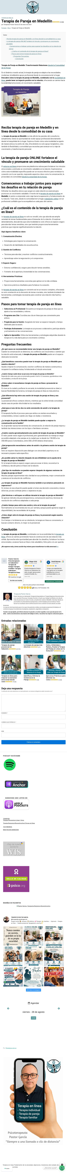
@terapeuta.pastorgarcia (19, 919)
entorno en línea (9, 166)
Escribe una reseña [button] (16, 580)
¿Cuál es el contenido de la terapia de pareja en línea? (29, 51)
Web (2, 731)
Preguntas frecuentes (21, 56)
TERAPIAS (6, 818)
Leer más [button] (27, 576)
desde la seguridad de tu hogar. (34, 177)
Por (9, 1048)
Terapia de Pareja (7, 18)
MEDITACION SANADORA (11, 829)
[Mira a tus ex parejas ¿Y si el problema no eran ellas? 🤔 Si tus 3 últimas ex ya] (54, 976)
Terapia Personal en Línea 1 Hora (13, 820)
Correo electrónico (8, 722)
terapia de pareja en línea (50, 194)
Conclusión (19, 59)
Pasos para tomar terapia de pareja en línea (26, 54)
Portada (3, 28)
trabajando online (51, 199)
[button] (62, 1168)
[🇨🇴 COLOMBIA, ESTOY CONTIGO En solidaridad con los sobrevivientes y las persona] (13, 976)
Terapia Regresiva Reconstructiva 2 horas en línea (19, 823)
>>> (57, 546)
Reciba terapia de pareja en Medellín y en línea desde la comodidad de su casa (33, 39)
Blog (9, 28)
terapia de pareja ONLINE (23, 158)
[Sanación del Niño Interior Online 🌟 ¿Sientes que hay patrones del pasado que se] (33, 956)
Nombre (4, 713)
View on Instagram (34, 990)
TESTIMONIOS (7, 827)
